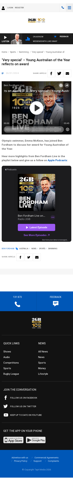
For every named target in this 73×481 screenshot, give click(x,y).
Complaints (53, 461)
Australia (23, 249)
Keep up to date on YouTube (26, 415)
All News (43, 351)
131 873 (63, 7)
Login (10, 8)
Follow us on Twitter (23, 406)
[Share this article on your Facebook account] (51, 73)
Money (42, 368)
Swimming (24, 52)
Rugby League (11, 373)
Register (19, 8)
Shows (7, 351)
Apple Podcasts (57, 160)
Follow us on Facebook (23, 398)
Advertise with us (20, 457)
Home (4, 52)
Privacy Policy (20, 461)
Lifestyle (43, 373)
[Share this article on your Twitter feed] (59, 73)
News (33, 249)
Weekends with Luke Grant (45, 41)
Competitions (11, 362)
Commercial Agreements (46, 457)
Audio (6, 357)
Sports (13, 52)
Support (37, 461)
